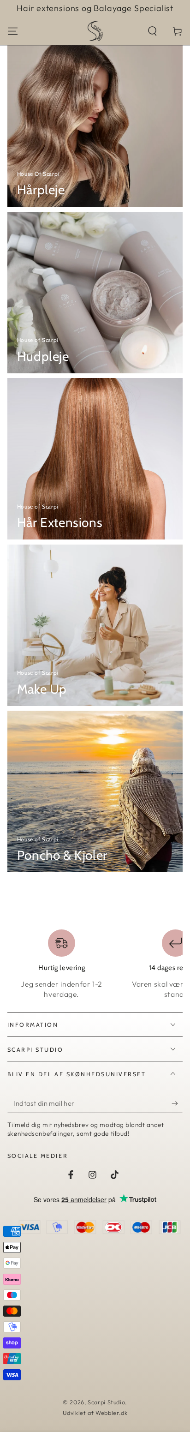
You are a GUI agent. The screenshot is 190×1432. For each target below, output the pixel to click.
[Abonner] (177, 1103)
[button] (152, 31)
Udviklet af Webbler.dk (95, 1412)
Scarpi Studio (106, 1402)
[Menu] (12, 31)
